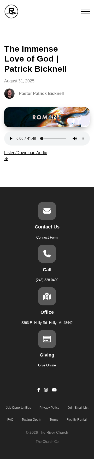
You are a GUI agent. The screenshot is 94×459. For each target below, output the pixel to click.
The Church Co (47, 442)
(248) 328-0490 (47, 280)
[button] (85, 11)
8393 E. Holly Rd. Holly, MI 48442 (47, 323)
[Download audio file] (25, 156)
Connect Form (47, 237)
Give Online (47, 365)
